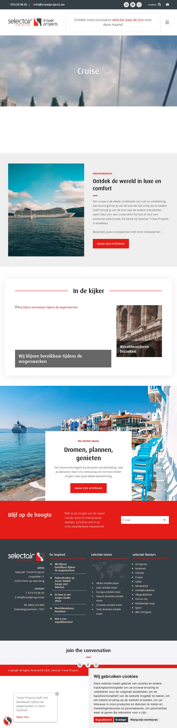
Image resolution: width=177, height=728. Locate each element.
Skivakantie (141, 586)
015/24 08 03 (17, 4)
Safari (138, 581)
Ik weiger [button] (121, 719)
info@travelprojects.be (48, 4)
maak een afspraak (111, 243)
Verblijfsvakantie (145, 590)
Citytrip (139, 572)
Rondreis (140, 568)
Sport (138, 607)
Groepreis (141, 564)
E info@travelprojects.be (29, 597)
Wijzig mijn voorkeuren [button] (144, 719)
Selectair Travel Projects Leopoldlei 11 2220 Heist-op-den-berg (29, 576)
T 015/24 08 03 (35, 592)
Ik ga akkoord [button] (103, 719)
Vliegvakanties (143, 594)
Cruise (139, 577)
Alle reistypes (143, 612)
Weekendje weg (145, 603)
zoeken (152, 4)
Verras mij (141, 598)
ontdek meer (111, 583)
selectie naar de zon (128, 19)
